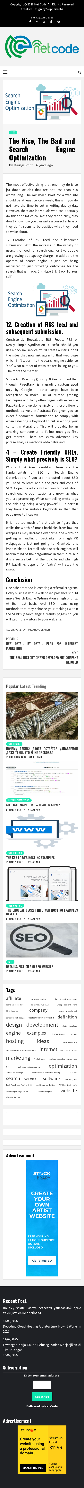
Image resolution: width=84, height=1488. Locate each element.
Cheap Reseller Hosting (67, 1005)
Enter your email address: (42, 1390)
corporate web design (15, 1018)
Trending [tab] (39, 686)
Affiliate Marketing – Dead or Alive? (33, 805)
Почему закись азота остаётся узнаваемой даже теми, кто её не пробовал (42, 750)
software (51, 1078)
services (31, 1078)
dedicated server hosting (41, 1017)
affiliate (13, 998)
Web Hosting (15, 853)
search (45, 629)
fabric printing (58, 1034)
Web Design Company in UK (18, 1091)
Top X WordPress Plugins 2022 (18, 1085)
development (42, 1024)
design (14, 1024)
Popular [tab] (12, 686)
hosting (15, 1041)
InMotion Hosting (69, 1042)
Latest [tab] (25, 686)
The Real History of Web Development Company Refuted (43, 658)
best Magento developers (66, 999)
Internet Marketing (18, 800)
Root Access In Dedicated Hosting (46, 1072)
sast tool (73, 1072)
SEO (13, 132)
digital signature (70, 1026)
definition (67, 1017)
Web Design (14, 744)
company (38, 1010)
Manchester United (68, 1050)
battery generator (38, 999)
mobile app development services (62, 1059)
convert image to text (68, 1011)
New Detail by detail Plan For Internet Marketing (42, 644)
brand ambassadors (14, 1005)
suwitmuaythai (70, 1079)
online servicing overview (29, 1067)
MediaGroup (39, 1059)
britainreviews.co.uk (40, 1005)
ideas (43, 1041)
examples (36, 1033)
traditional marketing (45, 1085)
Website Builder (13, 1097)
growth (74, 1034)
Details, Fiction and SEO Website (29, 966)
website (69, 1090)
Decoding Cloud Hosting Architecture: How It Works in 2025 (42, 1329)
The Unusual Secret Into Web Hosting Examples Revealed (42, 912)
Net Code (51, 1406)
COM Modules (12, 1011)
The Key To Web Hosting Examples (30, 857)
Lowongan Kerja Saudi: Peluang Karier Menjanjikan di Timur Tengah (42, 1347)
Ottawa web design (14, 1072)
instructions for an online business (21, 1050)
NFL (7, 1067)
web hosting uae (45, 1091)
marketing (18, 1057)
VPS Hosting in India (68, 1085)
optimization (31, 629)
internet (48, 1049)
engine (17, 629)
